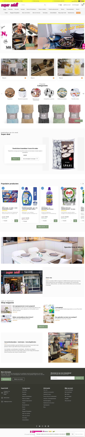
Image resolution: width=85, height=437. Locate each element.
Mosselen (17, 9)
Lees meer (15, 312)
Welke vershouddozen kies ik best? (23, 317)
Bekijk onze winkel (18, 379)
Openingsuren (46, 405)
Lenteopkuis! (59, 307)
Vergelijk (5, 220)
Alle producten (68, 400)
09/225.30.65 (6, 397)
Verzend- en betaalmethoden (49, 398)
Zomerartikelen (53, 12)
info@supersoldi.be (8, 401)
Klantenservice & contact (48, 402)
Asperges (23, 9)
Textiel (6, 12)
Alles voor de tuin (36, 12)
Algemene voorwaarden (48, 392)
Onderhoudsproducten (53, 9)
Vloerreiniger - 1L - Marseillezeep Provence (47, 208)
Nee (73, 434)
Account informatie (69, 390)
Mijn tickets (67, 394)
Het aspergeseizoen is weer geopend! (24, 306)
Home (4, 9)
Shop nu (15, 158)
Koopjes (78, 12)
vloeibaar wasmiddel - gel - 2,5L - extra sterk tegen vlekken (30, 208)
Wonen (62, 9)
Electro (77, 9)
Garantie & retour (47, 394)
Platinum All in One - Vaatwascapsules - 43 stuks (68, 208)
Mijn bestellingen (68, 392)
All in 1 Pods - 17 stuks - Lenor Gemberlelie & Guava (9, 208)
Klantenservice (71, 12)
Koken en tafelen (42, 9)
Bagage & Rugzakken (14, 12)
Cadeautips (10, 9)
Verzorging (45, 12)
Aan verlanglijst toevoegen (29, 158)
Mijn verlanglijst (68, 396)
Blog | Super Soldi (62, 12)
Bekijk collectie (41, 226)
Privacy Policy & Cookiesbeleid (49, 396)
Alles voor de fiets (26, 12)
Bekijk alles (41, 326)
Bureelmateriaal (70, 9)
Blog (44, 407)
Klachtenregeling (47, 400)
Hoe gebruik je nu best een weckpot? (66, 317)
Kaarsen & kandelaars (31, 9)
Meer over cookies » (79, 434)
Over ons (45, 390)
